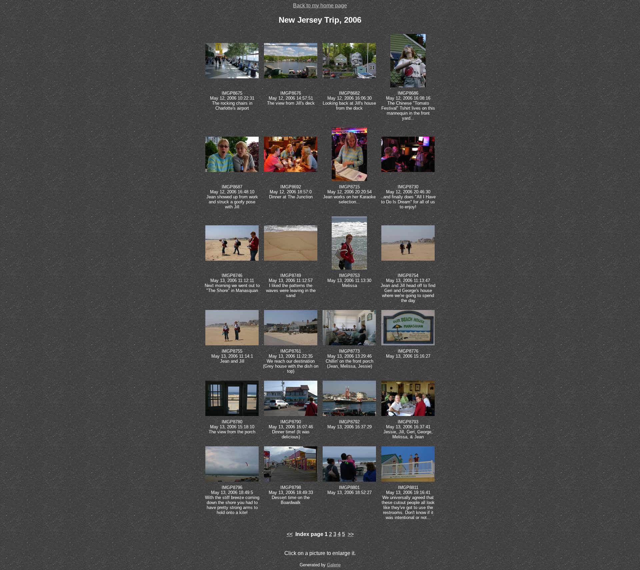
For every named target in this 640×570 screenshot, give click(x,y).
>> (351, 534)
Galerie (334, 564)
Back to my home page (320, 5)
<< (290, 534)
